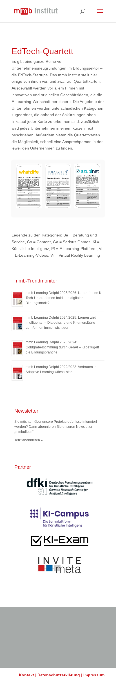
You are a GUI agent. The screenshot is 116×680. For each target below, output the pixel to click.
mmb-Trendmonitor (35, 281)
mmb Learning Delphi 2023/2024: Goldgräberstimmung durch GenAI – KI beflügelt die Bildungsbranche (62, 347)
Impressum (93, 675)
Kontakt (26, 675)
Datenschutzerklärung (58, 675)
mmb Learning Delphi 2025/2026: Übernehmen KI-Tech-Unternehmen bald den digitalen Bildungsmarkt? (64, 298)
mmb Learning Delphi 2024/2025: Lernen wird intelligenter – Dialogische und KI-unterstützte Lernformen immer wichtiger (61, 323)
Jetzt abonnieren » (28, 440)
